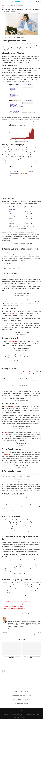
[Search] (40, 1)
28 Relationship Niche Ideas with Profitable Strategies (32, 657)
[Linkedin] (35, 1)
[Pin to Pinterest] (26, 613)
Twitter (3, 520)
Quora (5, 406)
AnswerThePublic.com (7, 497)
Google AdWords (14, 341)
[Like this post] (22, 613)
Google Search (20, 252)
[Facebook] (31, 1)
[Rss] (36, 1)
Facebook (7, 454)
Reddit (11, 406)
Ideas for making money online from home (14, 608)
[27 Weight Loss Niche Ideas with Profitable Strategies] (11, 648)
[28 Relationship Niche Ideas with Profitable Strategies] (31, 648)
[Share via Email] (28, 613)
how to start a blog (30, 590)
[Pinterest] (21, 710)
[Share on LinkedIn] (27, 613)
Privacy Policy (13, 714)
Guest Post (6, 714)
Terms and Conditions (30, 714)
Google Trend (26, 371)
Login (40, 667)
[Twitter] (32, 1)
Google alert (12, 313)
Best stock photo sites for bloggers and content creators (18, 601)
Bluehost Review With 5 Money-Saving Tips (14, 604)
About (38, 714)
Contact (21, 715)
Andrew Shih (7, 11)
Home (3, 5)
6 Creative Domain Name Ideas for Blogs (14, 606)
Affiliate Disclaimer (21, 714)
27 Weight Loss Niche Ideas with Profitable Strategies (11, 657)
